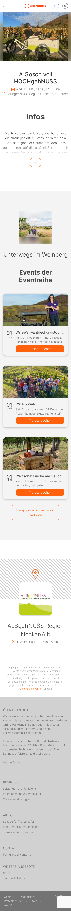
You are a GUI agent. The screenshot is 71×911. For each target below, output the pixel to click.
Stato (34, 901)
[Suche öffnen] (4, 6)
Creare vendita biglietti (17, 799)
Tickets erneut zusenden (19, 832)
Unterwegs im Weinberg (35, 254)
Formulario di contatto (17, 854)
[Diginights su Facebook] (55, 896)
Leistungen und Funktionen (20, 788)
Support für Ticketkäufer (18, 821)
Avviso (8, 905)
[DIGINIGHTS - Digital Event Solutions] (35, 6)
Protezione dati (14, 901)
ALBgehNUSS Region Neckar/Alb (35, 630)
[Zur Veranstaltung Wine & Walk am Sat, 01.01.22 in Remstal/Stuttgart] (35, 382)
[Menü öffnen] (56, 6)
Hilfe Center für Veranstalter (21, 826)
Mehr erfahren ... (13, 762)
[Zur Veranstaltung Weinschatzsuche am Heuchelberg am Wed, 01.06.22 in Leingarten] (35, 453)
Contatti (9, 896)
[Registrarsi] (65, 6)
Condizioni (28, 896)
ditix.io (7, 872)
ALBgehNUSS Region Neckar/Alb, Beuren (38, 94)
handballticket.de (14, 878)
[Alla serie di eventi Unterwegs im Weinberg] (35, 227)
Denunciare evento (30, 688)
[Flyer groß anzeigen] (35, 36)
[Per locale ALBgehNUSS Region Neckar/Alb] (35, 599)
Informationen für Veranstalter (22, 793)
